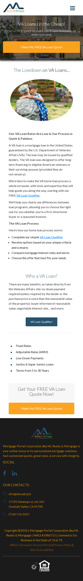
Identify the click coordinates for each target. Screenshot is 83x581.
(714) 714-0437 (19, 514)
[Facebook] (4, 474)
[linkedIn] (14, 474)
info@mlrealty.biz (20, 494)
